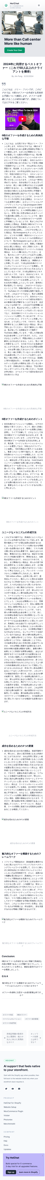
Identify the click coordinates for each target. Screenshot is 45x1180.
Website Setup (10, 1107)
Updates (7, 1149)
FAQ (5, 1141)
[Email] (19, 1088)
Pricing (7, 1137)
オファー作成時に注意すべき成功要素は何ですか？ (21, 993)
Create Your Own (14, 50)
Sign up (11, 1172)
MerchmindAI (9, 1124)
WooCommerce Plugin (13, 1111)
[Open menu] (38, 5)
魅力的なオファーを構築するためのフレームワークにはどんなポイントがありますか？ (21, 984)
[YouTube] (12, 1088)
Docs (6, 1145)
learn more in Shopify (28, 1172)
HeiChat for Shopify (12, 1103)
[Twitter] (6, 1088)
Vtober (7, 1115)
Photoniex (8, 1119)
